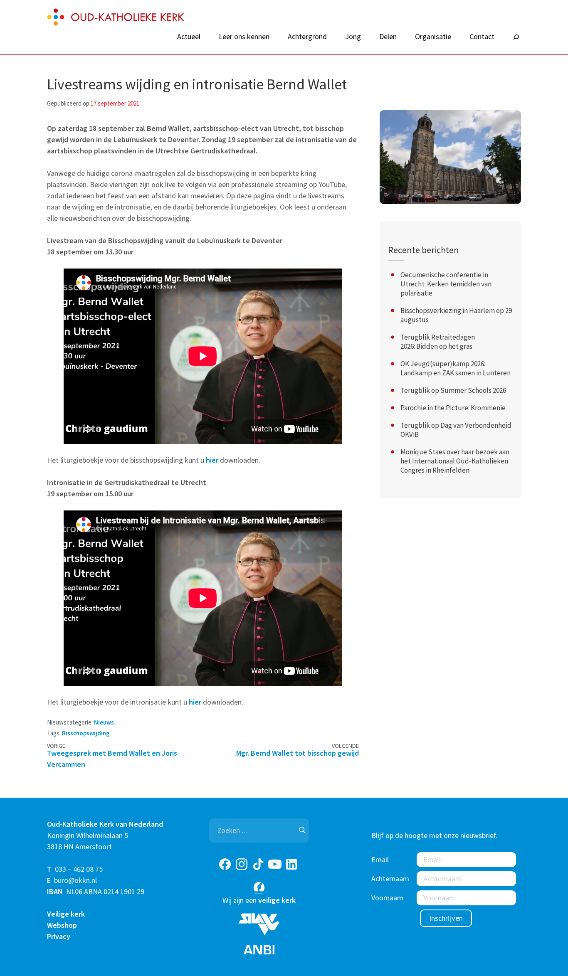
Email (380, 859)
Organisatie (433, 36)
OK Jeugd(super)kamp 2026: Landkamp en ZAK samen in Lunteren (455, 368)
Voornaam (387, 897)
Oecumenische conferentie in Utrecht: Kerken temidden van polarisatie (445, 284)
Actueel (188, 36)
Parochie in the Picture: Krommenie (453, 407)
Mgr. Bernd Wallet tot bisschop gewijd (297, 753)
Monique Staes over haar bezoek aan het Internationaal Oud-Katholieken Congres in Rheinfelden (454, 461)
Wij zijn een (259, 900)
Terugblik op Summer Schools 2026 (453, 390)
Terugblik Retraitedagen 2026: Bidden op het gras (437, 342)
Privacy (58, 936)
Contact (481, 36)
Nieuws (104, 722)
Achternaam (390, 878)
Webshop (62, 925)
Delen (388, 36)
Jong (353, 36)
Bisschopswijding (86, 733)
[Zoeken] (516, 37)
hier (212, 460)
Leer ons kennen (244, 36)
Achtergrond (307, 36)
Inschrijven (446, 918)
